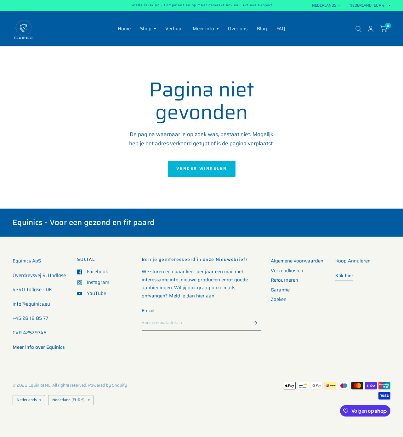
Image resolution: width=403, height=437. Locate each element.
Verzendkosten (287, 270)
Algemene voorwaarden (297, 261)
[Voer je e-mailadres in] (255, 322)
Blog (262, 28)
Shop (145, 28)
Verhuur (174, 28)
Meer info (203, 28)
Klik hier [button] (344, 275)
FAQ (280, 28)
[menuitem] (124, 29)
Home (124, 28)
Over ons (237, 28)
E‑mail (148, 310)
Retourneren (284, 280)
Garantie (280, 290)
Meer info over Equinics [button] (39, 347)
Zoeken (279, 299)
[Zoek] (358, 28)
